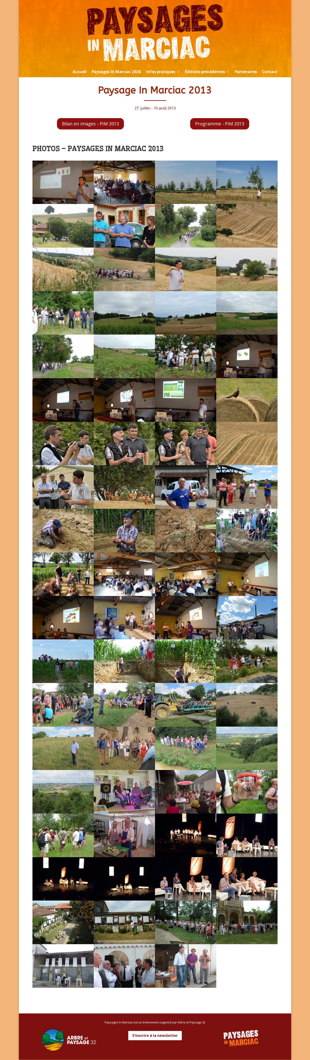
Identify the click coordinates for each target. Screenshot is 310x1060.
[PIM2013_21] (63, 420)
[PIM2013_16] (247, 333)
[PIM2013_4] (247, 202)
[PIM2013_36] (247, 551)
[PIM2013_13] (63, 333)
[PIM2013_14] (124, 333)
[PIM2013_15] (185, 333)
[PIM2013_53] (63, 768)
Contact (270, 72)
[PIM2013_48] (247, 681)
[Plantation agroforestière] (247, 463)
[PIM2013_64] (247, 855)
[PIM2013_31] (185, 507)
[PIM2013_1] (63, 202)
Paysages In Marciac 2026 (116, 72)
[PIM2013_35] (185, 551)
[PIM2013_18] (124, 376)
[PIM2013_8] (247, 246)
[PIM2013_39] (185, 594)
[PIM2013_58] (124, 812)
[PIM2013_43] (185, 638)
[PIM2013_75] (185, 986)
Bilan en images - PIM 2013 (90, 124)
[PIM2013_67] (185, 899)
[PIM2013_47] (185, 681)
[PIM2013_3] (185, 202)
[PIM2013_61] (63, 855)
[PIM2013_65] (63, 899)
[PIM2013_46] (124, 681)
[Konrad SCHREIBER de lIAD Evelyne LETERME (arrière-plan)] (185, 463)
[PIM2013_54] (124, 768)
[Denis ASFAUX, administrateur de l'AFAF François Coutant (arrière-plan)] (63, 463)
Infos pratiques (160, 72)
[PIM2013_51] (185, 725)
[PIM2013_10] (124, 289)
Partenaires (245, 72)
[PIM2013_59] (185, 812)
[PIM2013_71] (185, 942)
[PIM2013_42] (124, 638)
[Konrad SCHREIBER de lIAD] (124, 463)
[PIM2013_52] (247, 725)
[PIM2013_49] (63, 725)
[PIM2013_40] (247, 594)
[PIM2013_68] (247, 899)
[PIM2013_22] (124, 420)
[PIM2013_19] (185, 376)
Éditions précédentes (205, 72)
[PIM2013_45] (63, 681)
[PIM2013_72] (247, 942)
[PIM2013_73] (63, 986)
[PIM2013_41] (63, 638)
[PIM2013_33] (63, 551)
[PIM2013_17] (63, 376)
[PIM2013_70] (124, 942)
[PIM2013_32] (247, 507)
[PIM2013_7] (185, 246)
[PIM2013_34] (124, 551)
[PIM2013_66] (124, 899)
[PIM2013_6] (124, 246)
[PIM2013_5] (63, 246)
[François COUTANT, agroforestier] (63, 507)
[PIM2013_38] (124, 594)
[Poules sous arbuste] (124, 507)
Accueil (79, 72)
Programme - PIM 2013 (219, 124)
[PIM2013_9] (63, 289)
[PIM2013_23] (185, 420)
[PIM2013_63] (185, 855)
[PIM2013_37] (63, 594)
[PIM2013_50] (124, 725)
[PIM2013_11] (185, 289)
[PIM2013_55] (185, 768)
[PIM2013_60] (247, 812)
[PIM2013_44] (247, 638)
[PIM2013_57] (63, 812)
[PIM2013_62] (124, 855)
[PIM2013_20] (247, 376)
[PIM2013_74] (124, 986)
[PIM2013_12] (247, 289)
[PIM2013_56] (247, 768)
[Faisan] (247, 420)
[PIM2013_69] (63, 942)
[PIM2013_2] (124, 202)
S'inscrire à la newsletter (155, 1035)
